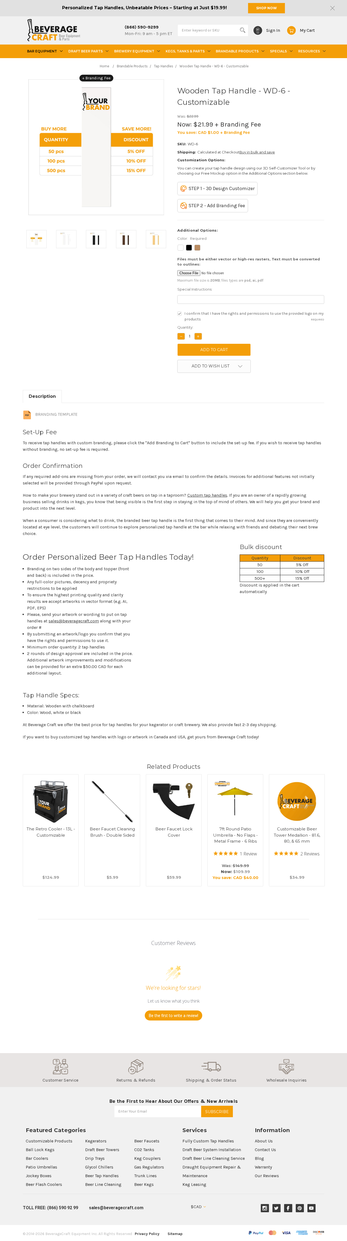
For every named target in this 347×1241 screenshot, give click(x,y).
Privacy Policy (147, 1233)
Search (242, 30)
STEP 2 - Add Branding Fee (216, 206)
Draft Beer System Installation (211, 1149)
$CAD (197, 1206)
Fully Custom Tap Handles (208, 1141)
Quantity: (185, 327)
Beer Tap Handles (102, 1175)
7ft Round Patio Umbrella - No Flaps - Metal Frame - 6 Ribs (235, 835)
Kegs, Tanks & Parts (185, 51)
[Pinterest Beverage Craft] (299, 1208)
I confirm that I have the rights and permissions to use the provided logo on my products (254, 316)
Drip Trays (95, 1158)
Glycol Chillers (99, 1167)
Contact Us (265, 1149)
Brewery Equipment (134, 51)
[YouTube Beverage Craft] (311, 1208)
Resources (309, 51)
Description (42, 396)
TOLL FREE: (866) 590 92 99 (50, 1207)
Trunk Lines (145, 1175)
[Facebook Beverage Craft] (288, 1208)
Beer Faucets (146, 1141)
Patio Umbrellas (41, 1167)
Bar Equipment (42, 51)
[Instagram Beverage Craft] (264, 1208)
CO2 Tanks (144, 1149)
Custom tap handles (207, 495)
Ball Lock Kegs (40, 1149)
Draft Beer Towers (102, 1149)
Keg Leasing (194, 1184)
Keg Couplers (147, 1158)
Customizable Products (49, 1141)
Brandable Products (237, 51)
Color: (192, 238)
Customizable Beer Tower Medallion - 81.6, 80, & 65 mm (297, 835)
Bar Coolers (37, 1158)
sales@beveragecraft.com (74, 620)
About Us (264, 1141)
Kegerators (96, 1141)
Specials (278, 51)
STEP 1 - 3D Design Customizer (221, 188)
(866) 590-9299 (142, 27)
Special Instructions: (194, 289)
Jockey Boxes (39, 1175)
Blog (259, 1158)
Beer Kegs (144, 1184)
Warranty (263, 1167)
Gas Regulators (149, 1167)
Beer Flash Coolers (44, 1184)
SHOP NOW (266, 8)
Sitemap (175, 1233)
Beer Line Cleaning (103, 1184)
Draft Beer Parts (85, 51)
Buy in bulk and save (257, 152)
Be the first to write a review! (173, 1015)
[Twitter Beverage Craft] (276, 1208)
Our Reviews (267, 1175)
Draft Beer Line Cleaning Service (213, 1158)
